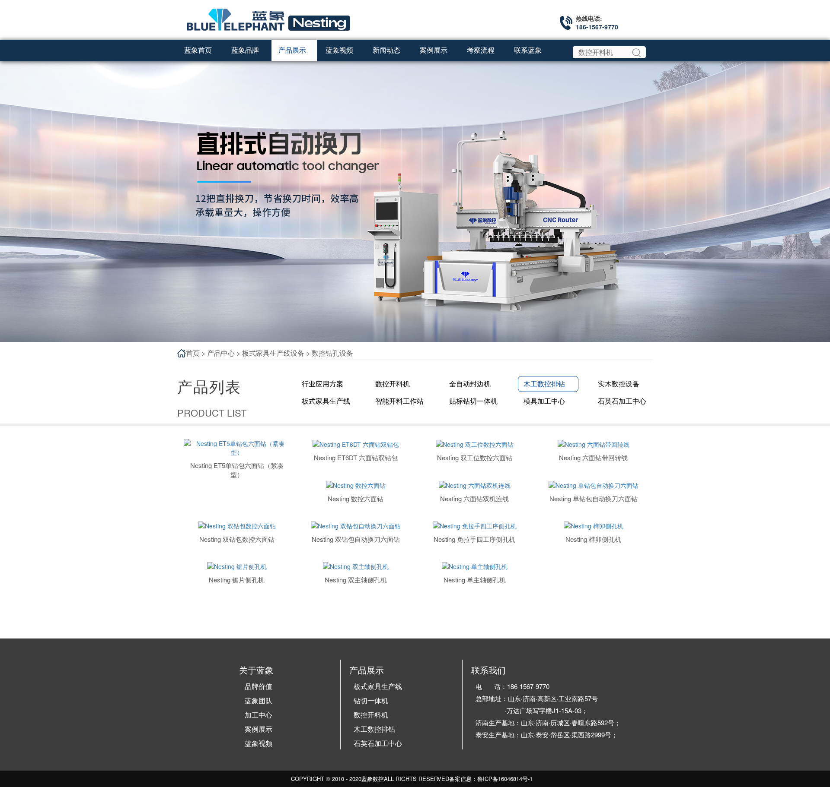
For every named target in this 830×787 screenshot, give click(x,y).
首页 (193, 353)
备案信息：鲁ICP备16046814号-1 (491, 779)
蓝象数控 (372, 779)
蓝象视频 (258, 743)
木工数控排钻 (374, 729)
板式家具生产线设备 (273, 353)
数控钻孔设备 (332, 353)
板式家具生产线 (378, 686)
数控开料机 (371, 715)
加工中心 (258, 715)
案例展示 (258, 729)
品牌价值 (258, 686)
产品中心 (221, 353)
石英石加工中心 (378, 743)
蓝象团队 (258, 700)
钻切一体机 (371, 700)
